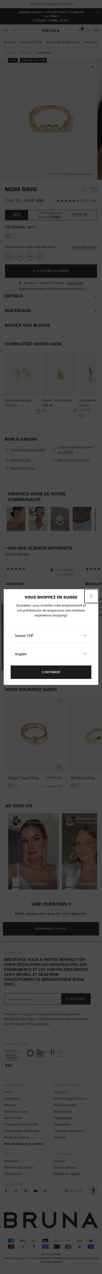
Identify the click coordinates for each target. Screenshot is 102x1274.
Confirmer (51, 672)
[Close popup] (91, 596)
